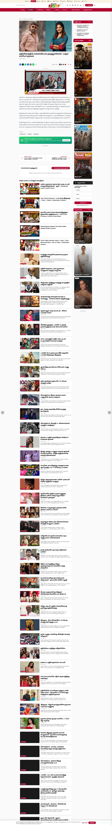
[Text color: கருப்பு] (60, 64)
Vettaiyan (30, 134)
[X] (70, 5)
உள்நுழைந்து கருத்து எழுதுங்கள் (61, 168)
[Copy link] (36, 64)
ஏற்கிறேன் (92, 822)
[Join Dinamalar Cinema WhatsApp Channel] (78, 5)
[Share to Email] (31, 64)
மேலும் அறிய (85, 822)
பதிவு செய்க (83, 202)
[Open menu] (95, 5)
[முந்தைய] (2, 412)
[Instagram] (75, 5)
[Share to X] (23, 64)
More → (90, 21)
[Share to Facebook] (20, 64)
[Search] (83, 5)
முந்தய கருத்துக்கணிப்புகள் (83, 205)
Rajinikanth (36, 134)
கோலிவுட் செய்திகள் (28, 19)
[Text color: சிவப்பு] (65, 64)
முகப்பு (20, 19)
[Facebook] (67, 5)
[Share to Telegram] (28, 64)
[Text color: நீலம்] (61, 64)
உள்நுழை (90, 5)
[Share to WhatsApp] (25, 64)
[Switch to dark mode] (80, 5)
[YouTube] (73, 5)
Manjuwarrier (23, 134)
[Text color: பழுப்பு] (63, 64)
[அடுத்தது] (109, 412)
